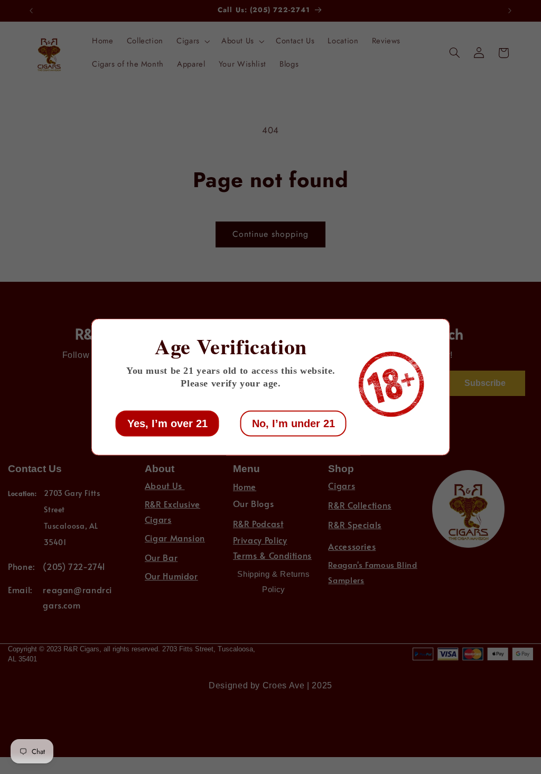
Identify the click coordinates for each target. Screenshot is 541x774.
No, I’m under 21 (293, 423)
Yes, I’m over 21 (167, 423)
